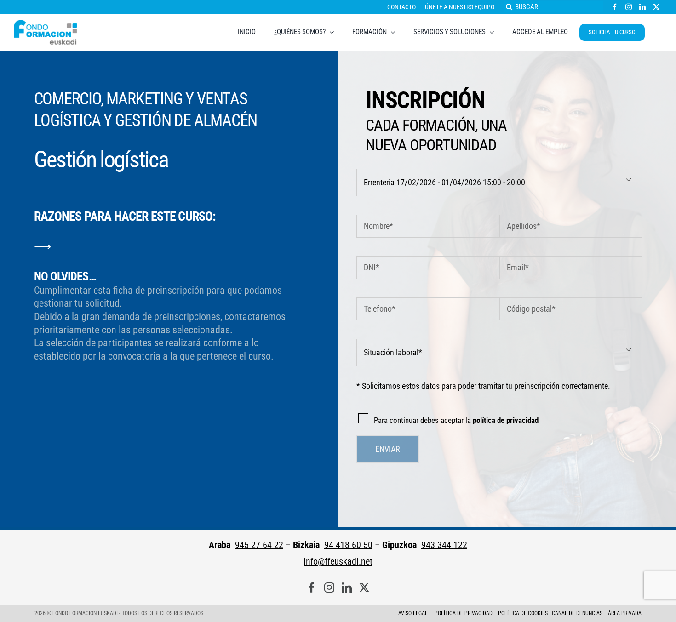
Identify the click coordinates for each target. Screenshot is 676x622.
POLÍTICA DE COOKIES (523, 613)
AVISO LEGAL (413, 613)
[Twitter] (364, 587)
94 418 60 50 (348, 544)
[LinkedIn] (347, 587)
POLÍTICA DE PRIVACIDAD (464, 613)
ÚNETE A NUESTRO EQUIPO (459, 7)
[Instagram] (329, 587)
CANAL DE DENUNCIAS (577, 613)
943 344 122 (444, 544)
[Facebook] (312, 587)
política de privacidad (506, 420)
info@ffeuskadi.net (338, 561)
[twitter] (656, 7)
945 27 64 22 (259, 544)
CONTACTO (401, 7)
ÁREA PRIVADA (625, 613)
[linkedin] (642, 7)
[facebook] (615, 7)
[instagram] (629, 7)
